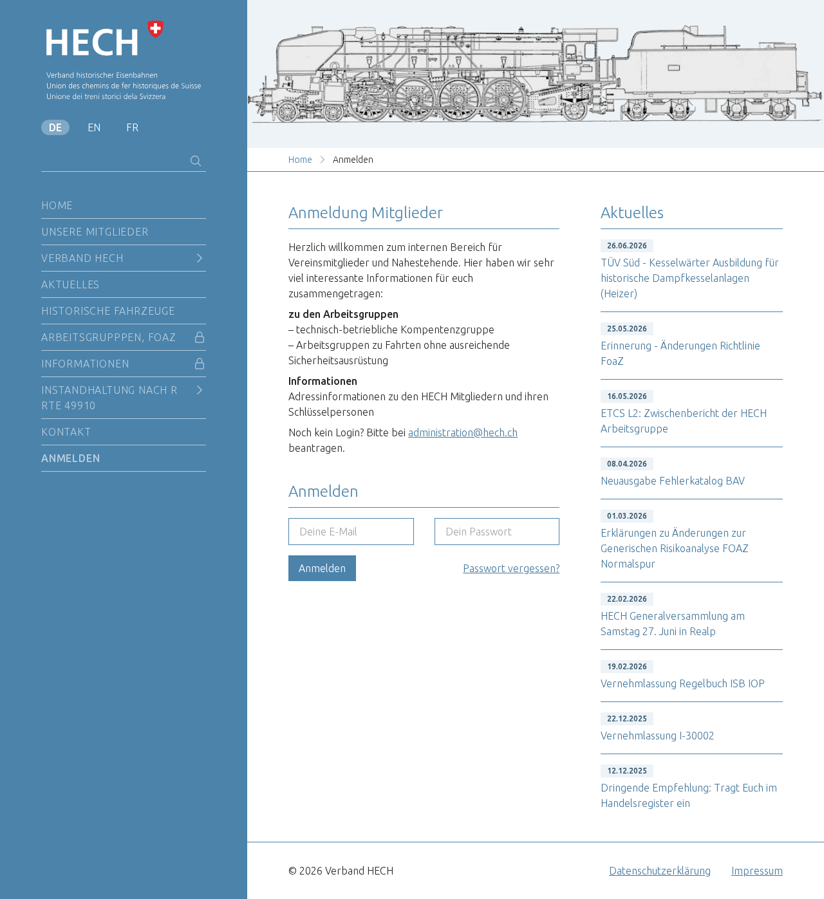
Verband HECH (82, 258)
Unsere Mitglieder (95, 231)
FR (132, 127)
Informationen (85, 363)
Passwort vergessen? (511, 568)
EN (94, 127)
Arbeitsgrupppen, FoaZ (108, 337)
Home (57, 205)
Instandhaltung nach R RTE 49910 (109, 397)
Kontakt (66, 432)
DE (55, 127)
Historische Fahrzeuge (108, 311)
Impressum (757, 870)
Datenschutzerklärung (660, 870)
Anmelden (70, 458)
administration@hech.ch (463, 432)
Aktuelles (70, 284)
